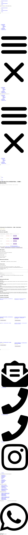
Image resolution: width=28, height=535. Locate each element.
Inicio (0, 184)
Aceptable (6, 246)
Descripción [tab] (2, 247)
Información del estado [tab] (19, 247)
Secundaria (18, 246)
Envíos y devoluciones (4, 485)
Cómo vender (3, 99)
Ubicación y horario (3, 29)
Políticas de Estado (3, 494)
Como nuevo (3, 184)
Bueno (8, 246)
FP (3, 27)
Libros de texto (3, 158)
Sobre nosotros (3, 24)
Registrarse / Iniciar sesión (4, 3)
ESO (3, 25)
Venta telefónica (3, 486)
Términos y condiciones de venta (5, 493)
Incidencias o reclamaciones (4, 489)
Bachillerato (4, 26)
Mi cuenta (2, 482)
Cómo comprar (3, 28)
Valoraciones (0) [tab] (13, 247)
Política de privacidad (3, 495)
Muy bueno (15, 246)
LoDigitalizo (5, 500)
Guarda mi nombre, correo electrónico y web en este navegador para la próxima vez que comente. (12, 275)
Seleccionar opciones (3, 320)
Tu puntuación (2, 268)
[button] (14, 58)
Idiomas (4, 97)
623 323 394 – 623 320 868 (3, 6)
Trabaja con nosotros (3, 487)
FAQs (2, 478)
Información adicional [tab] (7, 247)
